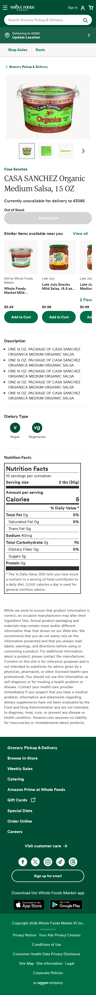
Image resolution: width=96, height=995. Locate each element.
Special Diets (19, 810)
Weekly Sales (20, 768)
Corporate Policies (48, 972)
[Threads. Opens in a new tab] (73, 862)
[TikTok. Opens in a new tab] (60, 862)
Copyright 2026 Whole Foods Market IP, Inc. (48, 923)
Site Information (49, 963)
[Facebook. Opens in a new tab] (22, 862)
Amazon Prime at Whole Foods (36, 789)
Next (83, 151)
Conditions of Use (46, 944)
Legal (69, 963)
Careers (14, 831)
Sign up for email (48, 875)
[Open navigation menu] (5, 7)
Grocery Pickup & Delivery (32, 747)
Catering (15, 779)
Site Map (26, 963)
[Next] (46, 117)
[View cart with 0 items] (91, 7)
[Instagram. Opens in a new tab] (48, 862)
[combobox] (44, 19)
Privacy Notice (24, 935)
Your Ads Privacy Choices (59, 935)
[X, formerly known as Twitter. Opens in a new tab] (35, 862)
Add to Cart (48, 218)
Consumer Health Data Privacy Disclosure (46, 953)
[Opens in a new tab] (30, 905)
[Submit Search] (85, 20)
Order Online (19, 821)
